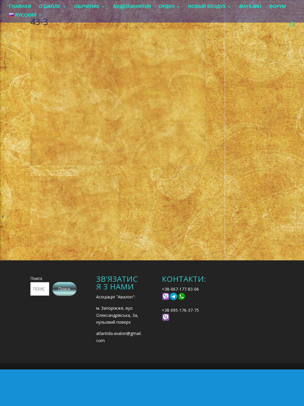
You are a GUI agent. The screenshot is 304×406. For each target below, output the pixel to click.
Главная (20, 6)
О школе (50, 6)
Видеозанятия (132, 6)
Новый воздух (207, 6)
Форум (277, 6)
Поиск (36, 278)
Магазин (250, 6)
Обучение (86, 6)
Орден (167, 6)
